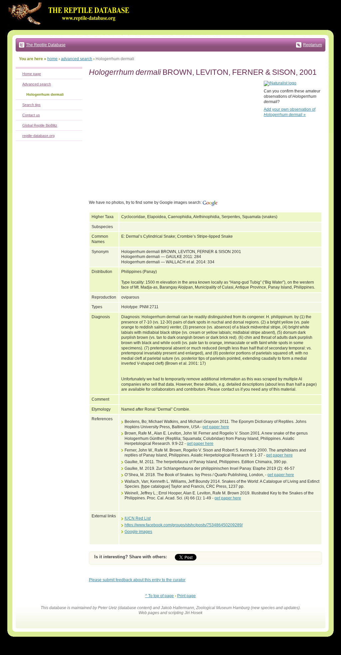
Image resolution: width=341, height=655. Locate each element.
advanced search (76, 59)
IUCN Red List (138, 518)
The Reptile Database (46, 45)
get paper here (215, 427)
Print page (186, 595)
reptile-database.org (38, 136)
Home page (31, 74)
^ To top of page (159, 595)
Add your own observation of (289, 112)
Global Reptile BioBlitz (39, 125)
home (52, 59)
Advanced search (36, 84)
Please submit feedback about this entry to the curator (137, 580)
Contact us (31, 115)
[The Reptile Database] (70, 28)
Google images (138, 531)
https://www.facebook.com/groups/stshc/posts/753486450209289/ (184, 525)
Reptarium (312, 45)
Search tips (31, 105)
